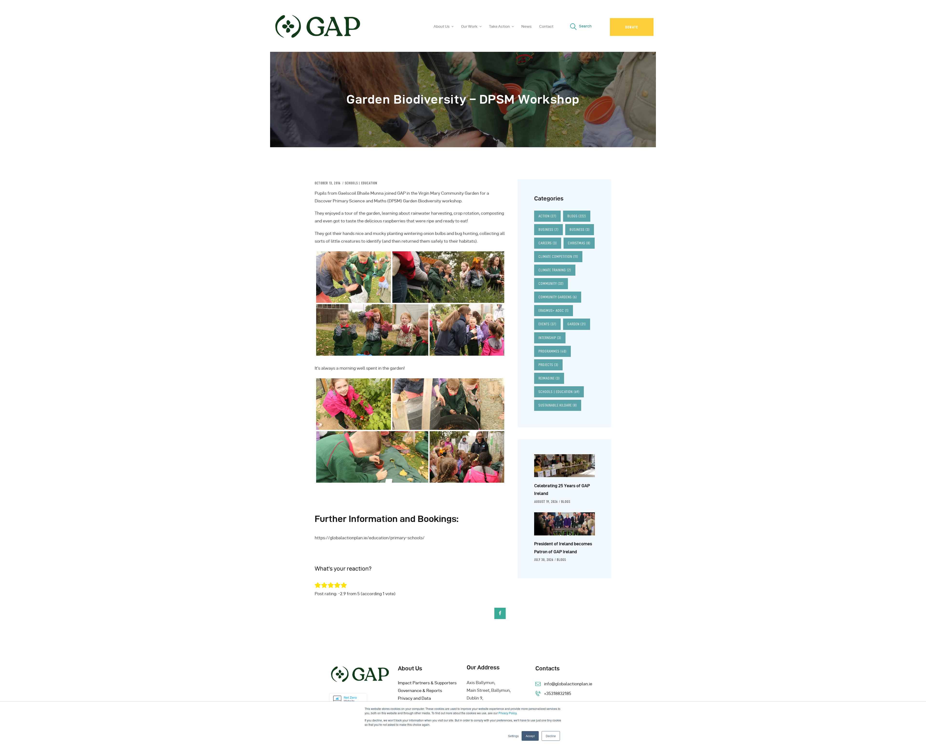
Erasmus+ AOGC (553, 310)
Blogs (576, 216)
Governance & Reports (420, 690)
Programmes (552, 351)
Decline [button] (551, 736)
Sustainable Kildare (557, 405)
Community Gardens (557, 297)
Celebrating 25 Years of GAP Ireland (562, 489)
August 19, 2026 (546, 502)
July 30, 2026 (543, 560)
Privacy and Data (414, 698)
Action (547, 216)
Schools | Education (361, 183)
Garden (576, 324)
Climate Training (554, 270)
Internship (549, 338)
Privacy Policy (507, 713)
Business (548, 229)
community (551, 283)
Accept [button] (530, 736)
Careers (547, 243)
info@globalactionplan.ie (568, 683)
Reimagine (549, 378)
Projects (548, 365)
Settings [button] (513, 736)
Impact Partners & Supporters (427, 682)
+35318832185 (557, 693)
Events (547, 324)
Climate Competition (558, 256)
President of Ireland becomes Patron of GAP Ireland (563, 547)
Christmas (579, 243)
